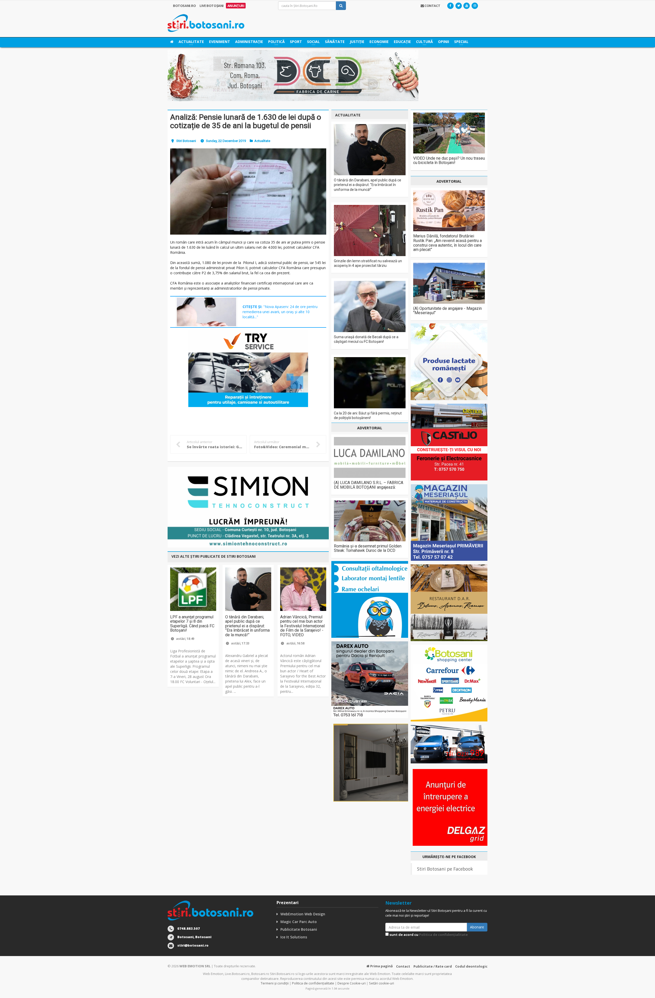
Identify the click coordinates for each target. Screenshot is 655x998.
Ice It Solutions (293, 937)
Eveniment (219, 41)
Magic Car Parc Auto (298, 921)
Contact (403, 966)
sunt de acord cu (428, 934)
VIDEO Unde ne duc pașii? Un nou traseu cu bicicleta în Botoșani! (449, 160)
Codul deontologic (471, 966)
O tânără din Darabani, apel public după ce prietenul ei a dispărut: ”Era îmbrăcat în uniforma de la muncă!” (247, 626)
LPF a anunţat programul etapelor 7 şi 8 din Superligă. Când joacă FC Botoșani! (192, 624)
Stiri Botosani (186, 141)
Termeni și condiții (275, 983)
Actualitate (262, 141)
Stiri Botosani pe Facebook (445, 869)
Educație (402, 41)
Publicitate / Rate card (432, 966)
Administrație (249, 41)
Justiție (357, 41)
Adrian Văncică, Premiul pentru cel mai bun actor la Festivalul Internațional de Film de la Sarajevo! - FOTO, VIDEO (302, 626)
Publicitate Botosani (298, 929)
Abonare (477, 927)
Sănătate (335, 41)
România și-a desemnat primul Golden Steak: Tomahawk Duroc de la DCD (367, 548)
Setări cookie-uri (381, 983)
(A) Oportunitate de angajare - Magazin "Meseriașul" (447, 310)
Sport (296, 41)
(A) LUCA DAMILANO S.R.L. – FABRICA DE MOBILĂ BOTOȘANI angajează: (368, 485)
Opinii (443, 41)
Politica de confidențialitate (443, 934)
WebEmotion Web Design (302, 914)
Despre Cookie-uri (351, 983)
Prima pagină (381, 966)
